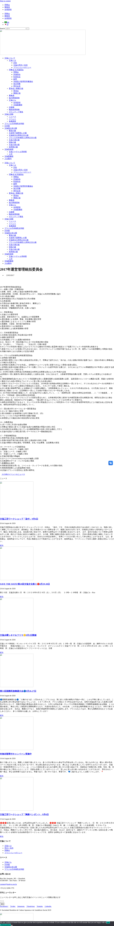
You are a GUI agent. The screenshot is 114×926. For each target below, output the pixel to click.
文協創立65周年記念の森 (18, 135)
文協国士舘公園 (10, 128)
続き (2, 545)
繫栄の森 (12, 131)
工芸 (10, 154)
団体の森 (12, 142)
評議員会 (16, 74)
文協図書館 (17, 105)
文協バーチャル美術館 (18, 152)
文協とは (12, 60)
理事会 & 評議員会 (16, 70)
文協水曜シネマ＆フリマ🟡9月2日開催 (18, 635)
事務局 (7, 7)
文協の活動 (8, 114)
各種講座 (12, 121)
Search (2, 28)
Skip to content (5, 1)
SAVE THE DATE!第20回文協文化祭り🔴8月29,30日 (25, 584)
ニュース (12, 117)
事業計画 (16, 93)
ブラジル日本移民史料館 (14, 124)
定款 (15, 63)
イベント (12, 119)
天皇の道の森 (14, 145)
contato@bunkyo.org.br (8, 884)
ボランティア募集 (16, 112)
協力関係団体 (14, 98)
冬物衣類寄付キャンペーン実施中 (16, 754)
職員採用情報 (14, 109)
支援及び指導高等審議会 (23, 81)
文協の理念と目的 (20, 65)
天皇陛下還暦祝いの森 (18, 133)
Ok (108, 922)
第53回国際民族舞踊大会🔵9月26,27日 (18, 691)
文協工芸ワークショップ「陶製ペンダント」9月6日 (24, 814)
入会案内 (8, 159)
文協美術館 (8, 149)
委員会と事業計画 (16, 88)
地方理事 (16, 84)
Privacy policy (5, 925)
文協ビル (12, 100)
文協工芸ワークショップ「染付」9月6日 (19, 519)
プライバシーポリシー (22, 67)
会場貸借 (8, 9)
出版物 (11, 107)
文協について (9, 58)
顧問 (15, 79)
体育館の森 (13, 147)
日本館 (7, 126)
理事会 (7, 5)
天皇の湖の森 (14, 140)
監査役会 (16, 77)
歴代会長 (16, 86)
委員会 (16, 91)
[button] (57, 279)
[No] (12, 925)
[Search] (27, 28)
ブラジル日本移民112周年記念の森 (23, 138)
